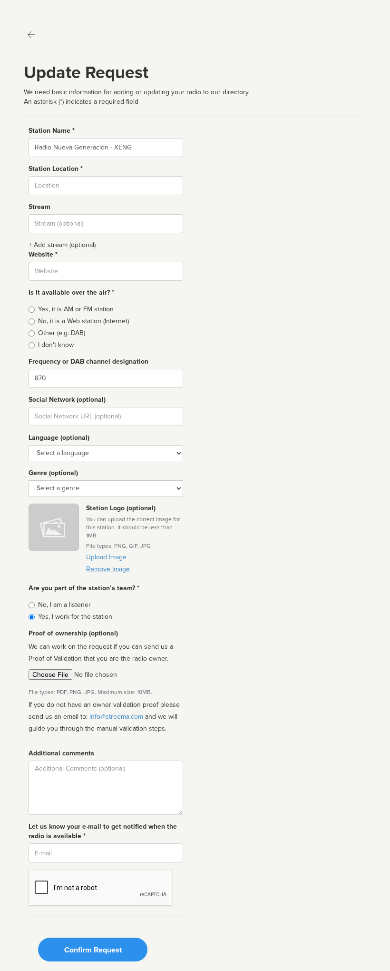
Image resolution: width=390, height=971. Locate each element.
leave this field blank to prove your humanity (36, 9)
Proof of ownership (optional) (73, 633)
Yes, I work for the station (75, 617)
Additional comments (61, 753)
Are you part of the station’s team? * (84, 588)
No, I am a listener (64, 605)
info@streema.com (116, 717)
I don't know (56, 345)
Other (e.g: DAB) (61, 333)
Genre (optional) (53, 473)
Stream (39, 207)
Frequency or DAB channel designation (88, 361)
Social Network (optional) (67, 400)
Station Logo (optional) (121, 508)
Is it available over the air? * (71, 292)
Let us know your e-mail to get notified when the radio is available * (103, 831)
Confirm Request (93, 950)
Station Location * (56, 169)
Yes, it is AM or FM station (76, 309)
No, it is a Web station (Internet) (83, 321)
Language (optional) (59, 438)
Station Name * (52, 131)
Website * (43, 254)
